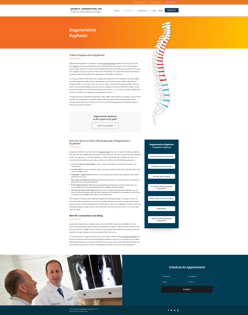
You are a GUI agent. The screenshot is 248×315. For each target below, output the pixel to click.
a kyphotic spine (104, 152)
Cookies (80, 311)
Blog (160, 10)
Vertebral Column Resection (161, 166)
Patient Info (139, 2)
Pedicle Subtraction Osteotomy (162, 198)
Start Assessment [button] (105, 126)
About (117, 10)
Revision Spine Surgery (161, 176)
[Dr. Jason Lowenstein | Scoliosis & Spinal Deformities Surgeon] (86, 10)
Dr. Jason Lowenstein (129, 237)
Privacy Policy (73, 311)
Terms (86, 311)
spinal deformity (109, 63)
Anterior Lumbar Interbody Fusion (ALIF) (162, 219)
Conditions (128, 10)
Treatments (142, 10)
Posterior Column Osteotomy (162, 156)
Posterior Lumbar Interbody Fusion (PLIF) (161, 187)
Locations (155, 2)
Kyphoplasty (161, 208)
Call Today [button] (170, 2)
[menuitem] (141, 2)
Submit (187, 289)
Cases (153, 10)
